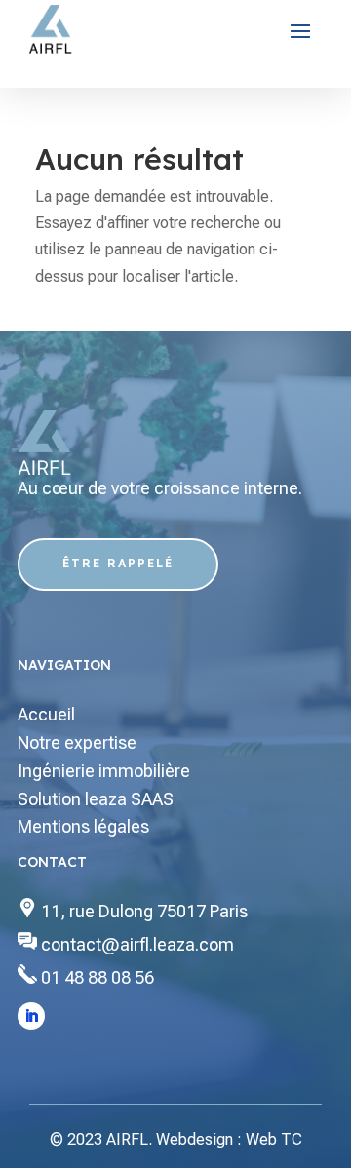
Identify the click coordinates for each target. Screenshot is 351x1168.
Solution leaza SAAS (96, 799)
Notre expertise (77, 742)
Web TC (274, 1139)
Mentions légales (83, 826)
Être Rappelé (118, 563)
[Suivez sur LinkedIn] (31, 1016)
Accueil (46, 714)
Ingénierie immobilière (104, 770)
